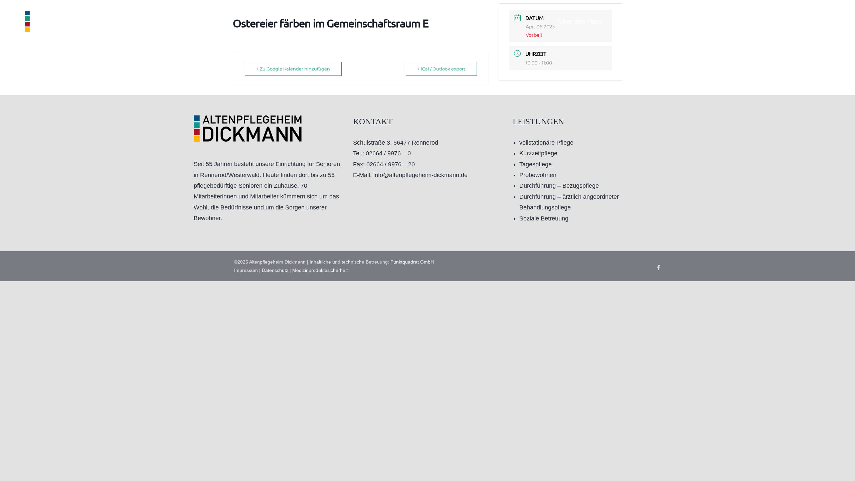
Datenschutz (275, 270)
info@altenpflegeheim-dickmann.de (420, 175)
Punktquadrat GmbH (412, 262)
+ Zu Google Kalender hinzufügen (293, 68)
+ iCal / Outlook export (441, 68)
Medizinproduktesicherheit (320, 270)
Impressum (246, 270)
